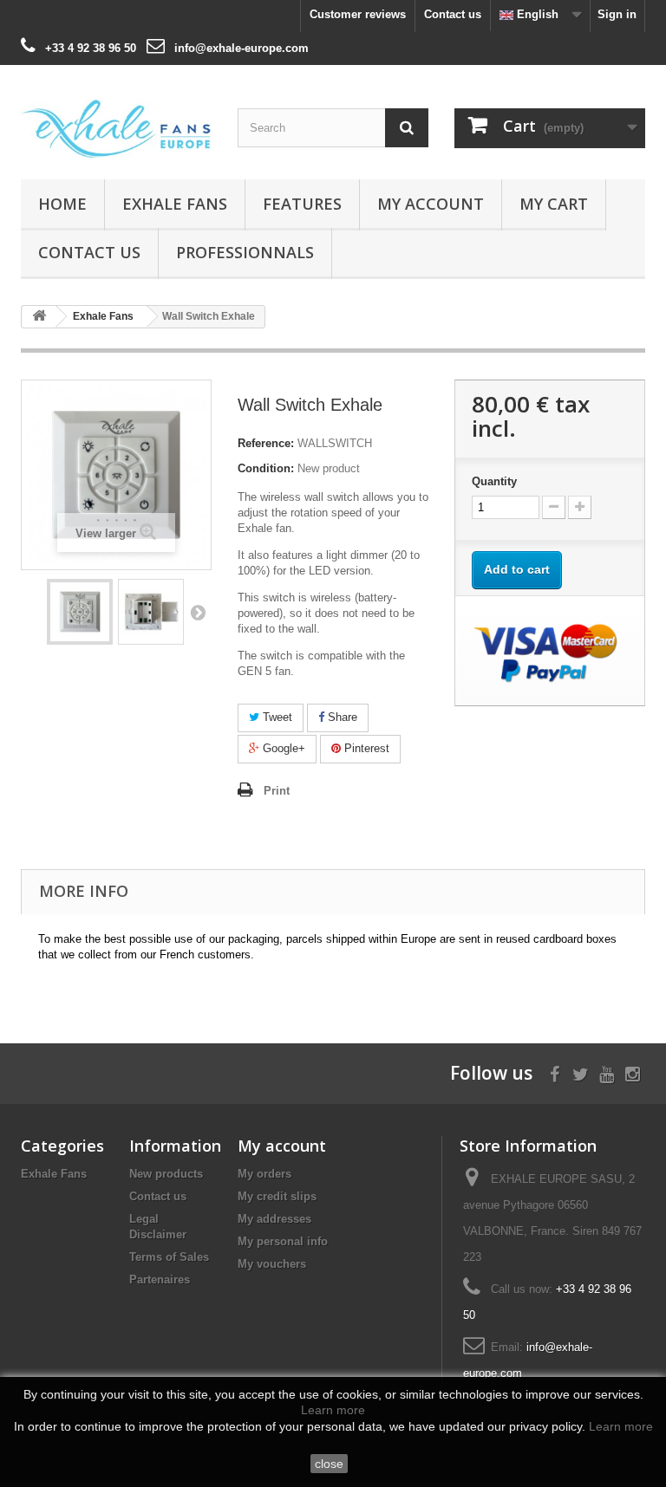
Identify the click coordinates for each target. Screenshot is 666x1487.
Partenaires (159, 1279)
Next (197, 611)
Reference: (266, 443)
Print (277, 790)
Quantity (494, 481)
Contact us (452, 14)
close (329, 1464)
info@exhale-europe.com (241, 48)
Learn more (333, 1410)
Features (302, 203)
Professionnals (245, 252)
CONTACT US (89, 252)
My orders (264, 1173)
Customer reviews (358, 14)
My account (282, 1145)
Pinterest (365, 748)
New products (166, 1173)
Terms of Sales (169, 1256)
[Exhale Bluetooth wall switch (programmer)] (80, 612)
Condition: (266, 468)
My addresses (274, 1218)
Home (62, 203)
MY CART (553, 203)
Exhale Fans (174, 203)
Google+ (282, 748)
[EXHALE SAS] (116, 129)
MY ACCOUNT (430, 203)
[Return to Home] (39, 317)
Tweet (275, 717)
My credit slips (277, 1196)
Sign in (617, 14)
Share (340, 717)
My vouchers (272, 1263)
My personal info (283, 1241)
